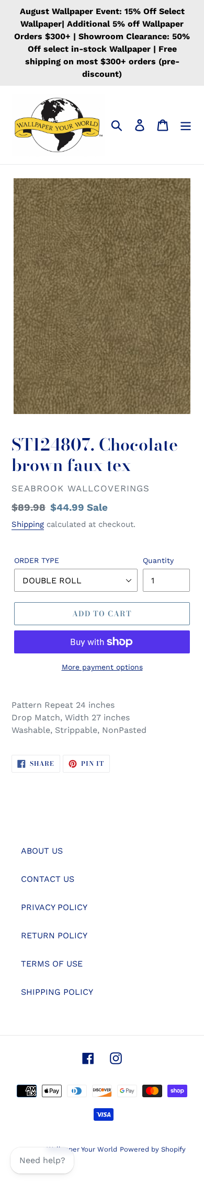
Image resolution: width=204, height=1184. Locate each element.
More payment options (102, 667)
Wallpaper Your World (82, 1149)
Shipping (28, 524)
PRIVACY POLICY (54, 907)
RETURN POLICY (54, 935)
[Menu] (185, 125)
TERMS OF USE (52, 964)
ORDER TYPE (36, 560)
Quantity (158, 560)
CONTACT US (47, 879)
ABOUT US (42, 851)
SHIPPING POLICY (57, 992)
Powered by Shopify (153, 1149)
